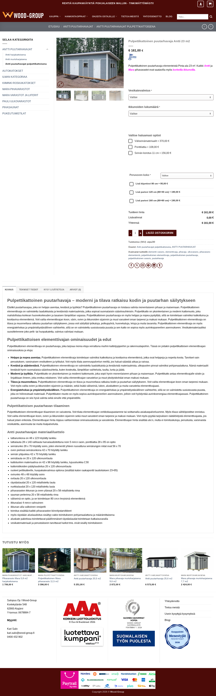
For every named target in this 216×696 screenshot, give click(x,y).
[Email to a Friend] (142, 265)
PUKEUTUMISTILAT (14, 113)
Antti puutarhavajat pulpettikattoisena (125, 26)
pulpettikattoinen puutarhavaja (184, 255)
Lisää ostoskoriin (159, 233)
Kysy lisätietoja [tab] (54, 289)
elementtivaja (171, 252)
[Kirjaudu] (200, 4)
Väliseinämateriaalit (151, 141)
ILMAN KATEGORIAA (14, 77)
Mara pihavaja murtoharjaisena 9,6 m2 (125, 580)
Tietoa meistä (130, 16)
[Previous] (62, 63)
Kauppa (54, 16)
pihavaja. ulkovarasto (188, 252)
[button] (210, 4)
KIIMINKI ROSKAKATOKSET (19, 83)
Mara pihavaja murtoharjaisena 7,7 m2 (196, 580)
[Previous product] (210, 26)
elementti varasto (156, 252)
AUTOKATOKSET (12, 71)
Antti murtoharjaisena (16, 59)
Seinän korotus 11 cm (152, 153)
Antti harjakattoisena (15, 54)
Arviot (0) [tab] (75, 289)
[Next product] (204, 26)
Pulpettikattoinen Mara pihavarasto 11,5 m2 (49, 580)
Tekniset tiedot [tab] (28, 289)
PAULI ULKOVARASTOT (16, 101)
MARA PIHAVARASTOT (16, 89)
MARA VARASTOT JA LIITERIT (20, 95)
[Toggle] (47, 49)
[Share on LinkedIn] (154, 265)
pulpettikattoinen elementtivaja (155, 255)
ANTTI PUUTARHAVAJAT (78, 26)
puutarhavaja (158, 258)
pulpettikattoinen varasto (139, 258)
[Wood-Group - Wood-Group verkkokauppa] (22, 14)
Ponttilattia (146, 147)
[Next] (118, 63)
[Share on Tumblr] (159, 265)
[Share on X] (137, 265)
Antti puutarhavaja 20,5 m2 (87, 578)
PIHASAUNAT (10, 107)
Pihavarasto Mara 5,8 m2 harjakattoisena (15, 580)
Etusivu (54, 26)
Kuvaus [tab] (9, 289)
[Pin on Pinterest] (148, 265)
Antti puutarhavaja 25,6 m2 (158, 578)
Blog (169, 16)
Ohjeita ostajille (103, 16)
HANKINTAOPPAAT (75, 16)
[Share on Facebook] (131, 265)
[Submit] (211, 16)
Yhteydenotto (152, 16)
